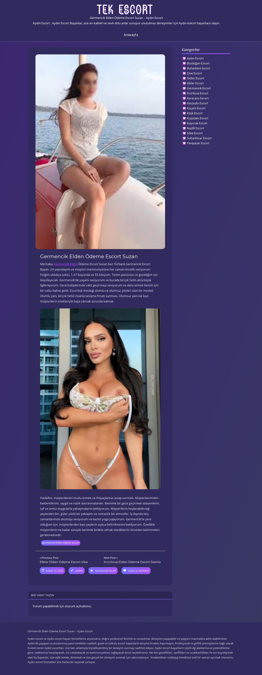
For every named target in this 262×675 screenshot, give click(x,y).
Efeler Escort (195, 83)
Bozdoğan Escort (198, 63)
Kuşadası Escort (197, 118)
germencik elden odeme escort (60, 542)
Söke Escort (195, 133)
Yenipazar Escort (198, 143)
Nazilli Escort (195, 128)
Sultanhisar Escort (199, 138)
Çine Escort (194, 73)
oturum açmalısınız (78, 606)
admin (79, 570)
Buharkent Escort (198, 68)
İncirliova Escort (197, 93)
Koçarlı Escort (196, 108)
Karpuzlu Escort (197, 103)
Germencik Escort (105, 570)
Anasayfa (131, 35)
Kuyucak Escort (197, 123)
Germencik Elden (66, 264)
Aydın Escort (195, 58)
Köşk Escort (195, 113)
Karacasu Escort (198, 98)
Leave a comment (138, 570)
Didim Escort (195, 78)
